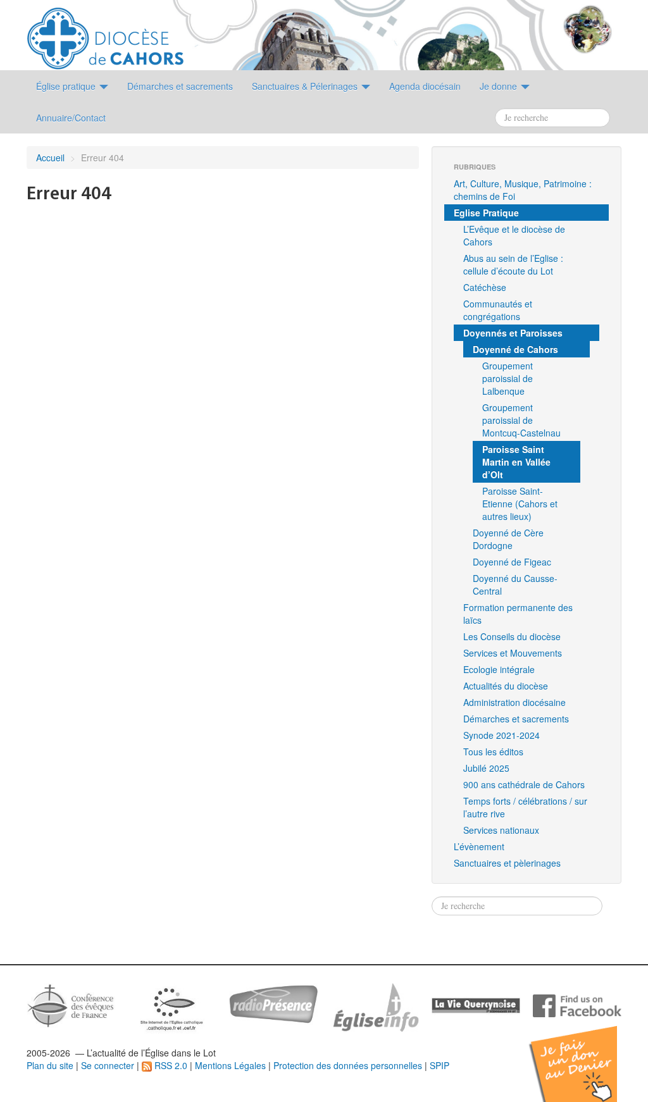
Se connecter (107, 1065)
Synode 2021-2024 (501, 735)
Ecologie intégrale (499, 669)
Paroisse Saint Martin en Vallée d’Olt (516, 462)
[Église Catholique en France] (71, 1004)
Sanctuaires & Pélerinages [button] (306, 86)
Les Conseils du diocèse (512, 636)
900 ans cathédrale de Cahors (524, 784)
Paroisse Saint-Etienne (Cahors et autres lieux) (520, 504)
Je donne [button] (500, 86)
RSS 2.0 (169, 1065)
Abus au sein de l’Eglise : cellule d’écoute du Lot (513, 264)
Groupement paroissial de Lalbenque (507, 378)
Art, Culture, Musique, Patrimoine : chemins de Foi (523, 189)
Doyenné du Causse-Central (515, 584)
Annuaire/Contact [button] (71, 117)
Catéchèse (484, 287)
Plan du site (50, 1065)
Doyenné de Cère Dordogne (508, 539)
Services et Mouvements (512, 653)
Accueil (50, 157)
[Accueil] (105, 33)
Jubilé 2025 (486, 768)
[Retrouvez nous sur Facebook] (577, 1004)
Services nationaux (501, 830)
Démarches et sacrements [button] (180, 86)
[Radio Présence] (273, 1002)
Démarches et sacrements (516, 718)
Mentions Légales (230, 1065)
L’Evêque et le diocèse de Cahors (514, 235)
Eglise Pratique (486, 212)
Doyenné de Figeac (512, 561)
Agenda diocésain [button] (425, 86)
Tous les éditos (493, 751)
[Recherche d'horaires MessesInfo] (374, 1006)
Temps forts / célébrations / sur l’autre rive (525, 807)
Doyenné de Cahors (515, 349)
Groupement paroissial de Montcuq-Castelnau (521, 420)
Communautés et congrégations (497, 310)
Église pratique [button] (67, 86)
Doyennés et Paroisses (513, 332)
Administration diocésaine (514, 702)
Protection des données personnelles (347, 1065)
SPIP (439, 1065)
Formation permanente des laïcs (518, 613)
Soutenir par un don (584, 1054)
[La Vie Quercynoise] (476, 1004)
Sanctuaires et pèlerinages (507, 863)
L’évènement (479, 846)
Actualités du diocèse (505, 685)
